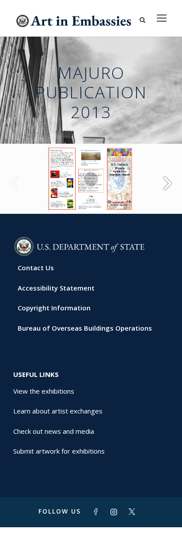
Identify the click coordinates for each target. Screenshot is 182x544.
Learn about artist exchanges (57, 410)
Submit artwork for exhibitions (59, 451)
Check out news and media (53, 431)
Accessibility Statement (56, 287)
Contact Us (36, 267)
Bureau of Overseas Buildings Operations (85, 328)
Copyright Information (54, 307)
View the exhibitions (43, 391)
